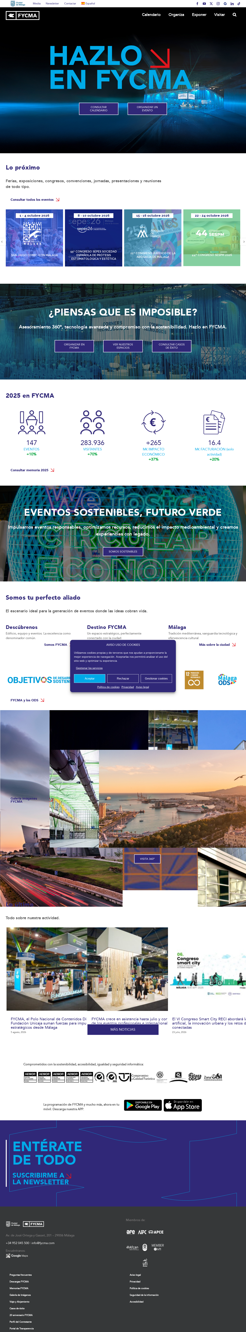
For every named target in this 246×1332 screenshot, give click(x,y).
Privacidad (127, 687)
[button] (234, 14)
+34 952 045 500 (17, 1243)
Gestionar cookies (156, 678)
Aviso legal (142, 687)
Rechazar (123, 678)
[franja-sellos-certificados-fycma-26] (123, 1072)
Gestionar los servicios (89, 668)
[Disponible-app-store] (183, 1097)
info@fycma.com (43, 1243)
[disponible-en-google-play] (143, 1097)
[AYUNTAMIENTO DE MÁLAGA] (18, 4)
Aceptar (90, 678)
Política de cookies (108, 687)
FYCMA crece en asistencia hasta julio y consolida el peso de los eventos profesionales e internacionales (141, 1021)
